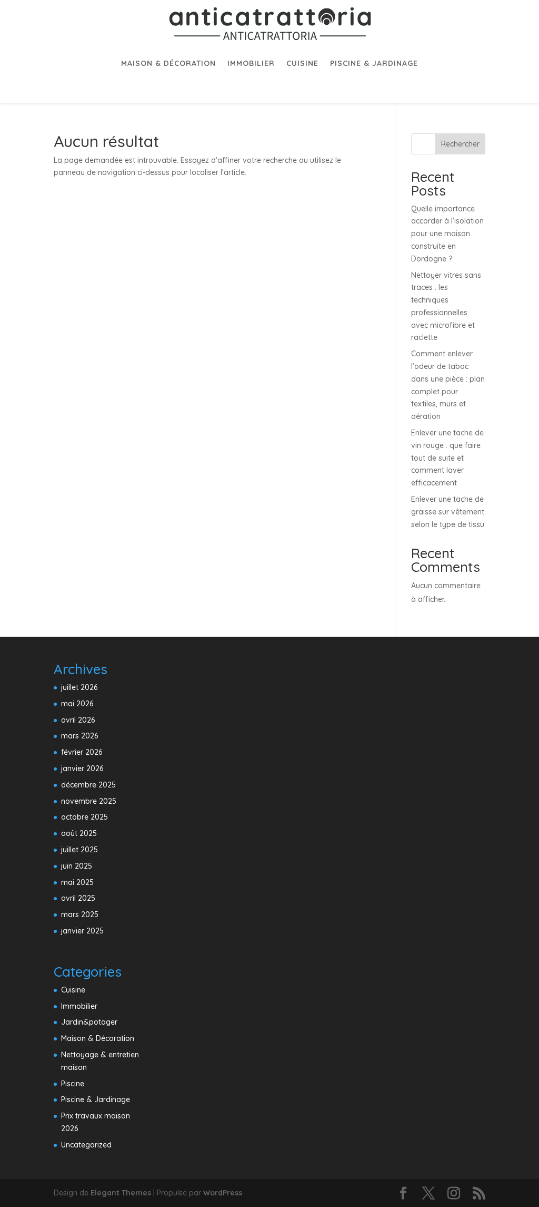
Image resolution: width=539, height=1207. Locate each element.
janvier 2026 (82, 768)
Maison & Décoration (168, 63)
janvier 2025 (82, 931)
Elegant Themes (121, 1193)
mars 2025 (79, 914)
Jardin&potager (89, 1022)
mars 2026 (79, 736)
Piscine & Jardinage (374, 63)
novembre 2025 (88, 801)
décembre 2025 (88, 785)
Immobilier (251, 63)
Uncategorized (86, 1145)
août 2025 (79, 833)
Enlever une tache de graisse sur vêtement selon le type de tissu (447, 511)
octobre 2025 (84, 817)
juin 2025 (76, 866)
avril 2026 (78, 720)
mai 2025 (77, 882)
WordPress (222, 1193)
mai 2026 (77, 703)
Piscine (72, 1083)
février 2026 (81, 752)
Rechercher (460, 144)
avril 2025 (78, 898)
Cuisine (302, 63)
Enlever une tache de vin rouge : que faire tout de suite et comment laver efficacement (447, 458)
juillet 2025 (79, 849)
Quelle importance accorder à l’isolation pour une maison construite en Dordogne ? (447, 234)
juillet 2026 (79, 687)
